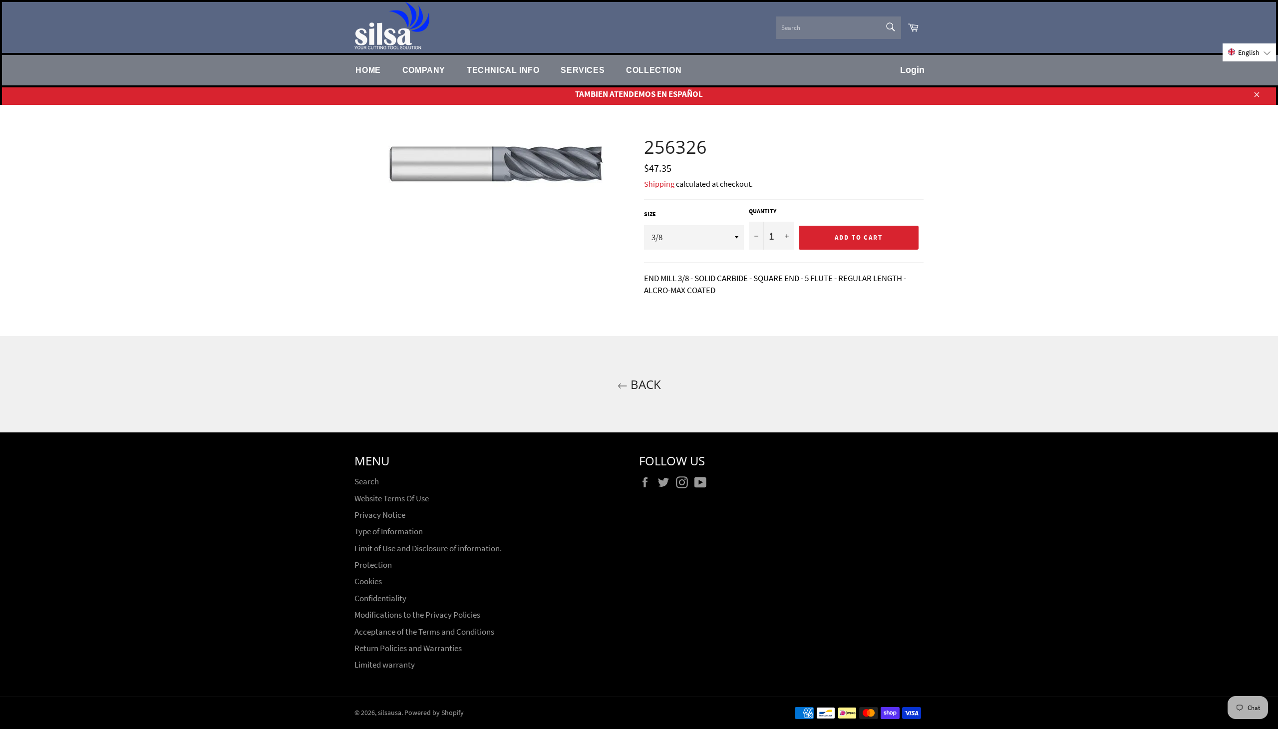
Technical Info (503, 69)
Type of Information (388, 531)
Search (366, 481)
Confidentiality (380, 598)
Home (367, 69)
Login (912, 70)
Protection (373, 564)
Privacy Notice (379, 514)
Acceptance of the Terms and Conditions (424, 631)
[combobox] (838, 27)
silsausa (389, 713)
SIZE (650, 214)
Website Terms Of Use (391, 498)
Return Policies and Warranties (408, 648)
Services (583, 69)
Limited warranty (384, 664)
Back (644, 384)
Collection (653, 69)
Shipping (659, 184)
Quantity (762, 211)
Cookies (368, 581)
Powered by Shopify (434, 713)
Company (423, 69)
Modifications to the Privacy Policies (417, 614)
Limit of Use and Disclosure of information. (428, 548)
